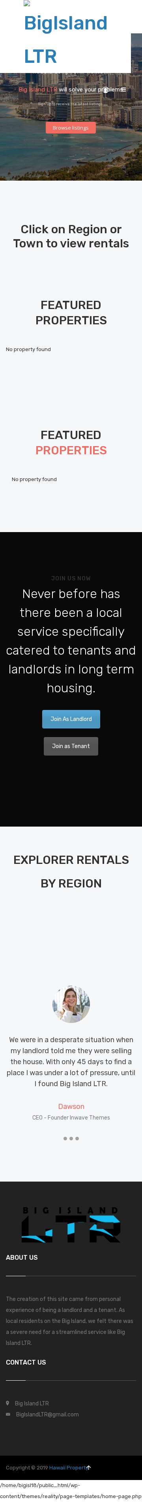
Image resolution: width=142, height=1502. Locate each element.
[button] (65, 1138)
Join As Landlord (71, 719)
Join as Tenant (71, 746)
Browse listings (71, 127)
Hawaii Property (68, 1468)
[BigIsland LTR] (65, 35)
